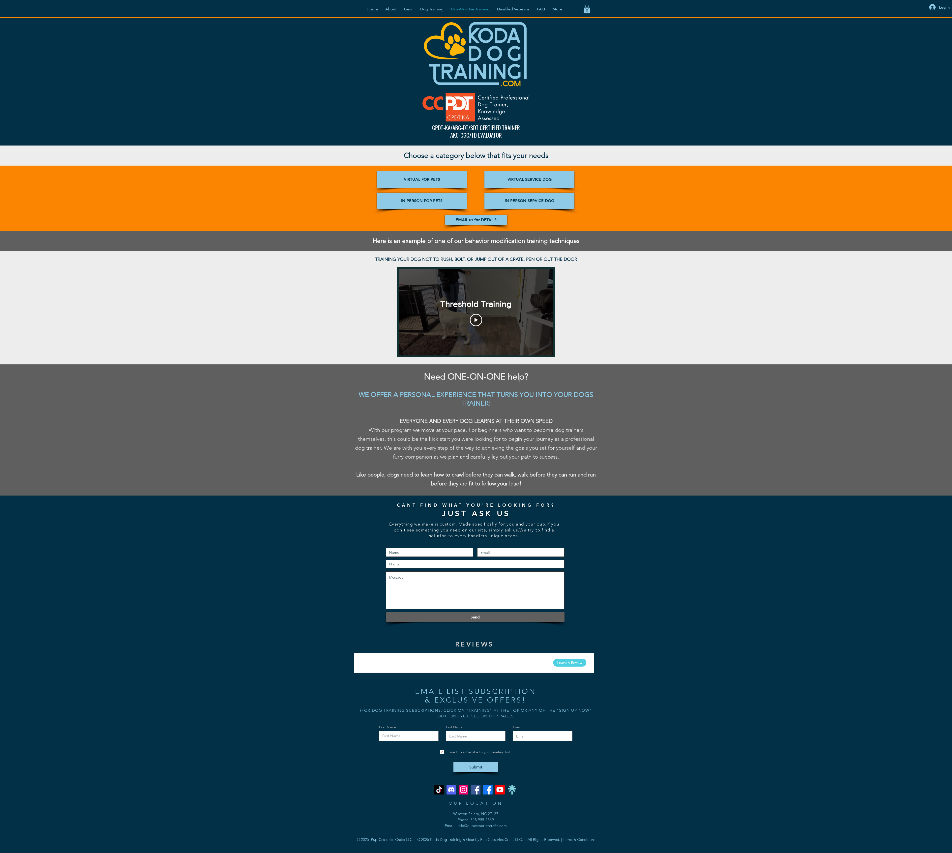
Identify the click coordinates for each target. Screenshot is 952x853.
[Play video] (476, 320)
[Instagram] (463, 789)
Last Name (454, 727)
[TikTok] (439, 789)
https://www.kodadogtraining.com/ (476, 142)
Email (517, 727)
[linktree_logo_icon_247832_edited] (512, 789)
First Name (387, 727)
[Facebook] (475, 789)
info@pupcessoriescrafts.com (482, 825)
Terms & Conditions (579, 839)
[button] (587, 9)
